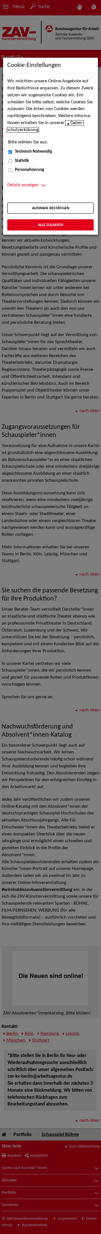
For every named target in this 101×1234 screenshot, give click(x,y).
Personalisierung (29, 170)
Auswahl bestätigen (50, 208)
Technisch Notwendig (33, 152)
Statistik (22, 161)
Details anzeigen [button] (23, 185)
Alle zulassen (50, 225)
